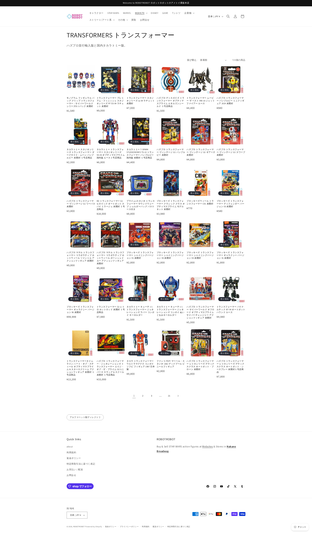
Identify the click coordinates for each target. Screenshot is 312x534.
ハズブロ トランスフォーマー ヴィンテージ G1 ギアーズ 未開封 (201, 152)
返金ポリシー (74, 458)
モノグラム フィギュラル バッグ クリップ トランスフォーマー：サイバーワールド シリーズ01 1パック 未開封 (80, 102)
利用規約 (71, 452)
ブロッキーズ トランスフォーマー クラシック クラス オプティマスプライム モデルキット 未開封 (171, 205)
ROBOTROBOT (79, 526)
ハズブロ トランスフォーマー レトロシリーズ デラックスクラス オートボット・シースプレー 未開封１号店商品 (230, 366)
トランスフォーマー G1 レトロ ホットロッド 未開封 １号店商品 (111, 310)
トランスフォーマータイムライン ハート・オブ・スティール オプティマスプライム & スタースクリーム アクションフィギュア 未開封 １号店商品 (80, 368)
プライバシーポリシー (129, 526)
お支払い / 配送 (75, 469)
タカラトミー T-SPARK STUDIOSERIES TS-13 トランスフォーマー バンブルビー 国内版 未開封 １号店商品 (140, 153)
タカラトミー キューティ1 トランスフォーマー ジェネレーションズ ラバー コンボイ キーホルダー (140, 311)
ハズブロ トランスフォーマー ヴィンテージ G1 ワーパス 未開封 (81, 204)
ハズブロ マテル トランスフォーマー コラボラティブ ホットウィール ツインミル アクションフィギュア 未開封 (80, 256)
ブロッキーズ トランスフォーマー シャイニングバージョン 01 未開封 (140, 255)
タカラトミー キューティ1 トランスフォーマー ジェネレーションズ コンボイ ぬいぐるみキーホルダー (170, 311)
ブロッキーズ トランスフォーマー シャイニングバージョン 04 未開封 (200, 255)
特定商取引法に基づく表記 (81, 463)
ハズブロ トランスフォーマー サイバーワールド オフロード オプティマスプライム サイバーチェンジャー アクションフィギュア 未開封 (200, 312)
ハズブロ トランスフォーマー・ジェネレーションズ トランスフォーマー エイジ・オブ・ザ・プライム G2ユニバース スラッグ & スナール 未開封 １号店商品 (110, 368)
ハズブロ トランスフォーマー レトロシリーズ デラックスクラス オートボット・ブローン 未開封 (200, 365)
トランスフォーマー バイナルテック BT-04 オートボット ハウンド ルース (231, 310)
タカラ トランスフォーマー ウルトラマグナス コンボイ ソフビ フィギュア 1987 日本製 (141, 365)
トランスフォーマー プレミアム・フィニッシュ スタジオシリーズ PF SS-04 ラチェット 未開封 (110, 102)
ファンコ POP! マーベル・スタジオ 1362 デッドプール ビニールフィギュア (171, 364)
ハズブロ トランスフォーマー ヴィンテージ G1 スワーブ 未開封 (231, 152)
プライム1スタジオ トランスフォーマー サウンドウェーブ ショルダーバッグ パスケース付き (141, 205)
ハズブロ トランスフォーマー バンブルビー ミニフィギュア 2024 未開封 (230, 101)
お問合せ (71, 475)
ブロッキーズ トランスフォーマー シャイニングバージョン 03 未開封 (170, 255)
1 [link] (134, 395)
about (70, 446)
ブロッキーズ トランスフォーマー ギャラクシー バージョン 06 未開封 (80, 310)
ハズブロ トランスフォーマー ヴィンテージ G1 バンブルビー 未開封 (171, 152)
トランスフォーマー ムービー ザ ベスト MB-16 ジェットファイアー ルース (201, 101)
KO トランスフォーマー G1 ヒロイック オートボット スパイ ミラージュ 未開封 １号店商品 (111, 205)
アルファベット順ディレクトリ (85, 417)
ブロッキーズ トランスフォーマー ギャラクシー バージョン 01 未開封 (230, 255)
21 (169, 395)
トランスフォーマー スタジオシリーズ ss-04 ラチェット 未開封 (141, 101)
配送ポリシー (158, 526)
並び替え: (192, 60)
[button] (141, 13)
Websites (207, 446)
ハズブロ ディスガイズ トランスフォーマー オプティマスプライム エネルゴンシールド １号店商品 (170, 102)
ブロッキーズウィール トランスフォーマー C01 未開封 (200, 202)
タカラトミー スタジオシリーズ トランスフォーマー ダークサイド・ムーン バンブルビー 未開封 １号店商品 (80, 153)
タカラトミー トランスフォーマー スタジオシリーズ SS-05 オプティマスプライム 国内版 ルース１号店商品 (111, 153)
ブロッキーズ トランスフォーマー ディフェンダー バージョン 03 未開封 (230, 204)
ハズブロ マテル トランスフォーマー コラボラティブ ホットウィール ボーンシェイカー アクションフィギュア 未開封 (110, 258)
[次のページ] (178, 395)
